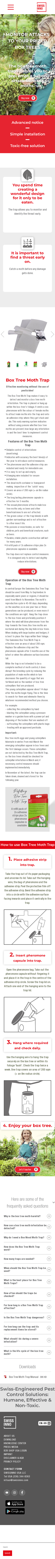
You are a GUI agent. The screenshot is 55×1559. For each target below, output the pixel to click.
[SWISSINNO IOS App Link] (15, 1503)
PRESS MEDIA (11, 1446)
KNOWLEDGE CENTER (15, 1443)
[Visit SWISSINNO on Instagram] (14, 1493)
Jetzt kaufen (25, 1169)
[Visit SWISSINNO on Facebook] (22, 1493)
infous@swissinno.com (16, 1480)
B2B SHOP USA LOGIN (15, 1450)
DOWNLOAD (10, 1439)
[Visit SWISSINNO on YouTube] (7, 1493)
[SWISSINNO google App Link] (15, 1511)
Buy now (25, 98)
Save (8, 1553)
